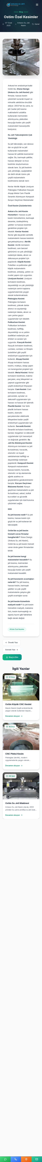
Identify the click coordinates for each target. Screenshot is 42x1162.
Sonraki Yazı (10, 650)
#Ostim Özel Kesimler (17, 629)
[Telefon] (16, 1159)
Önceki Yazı (13, 642)
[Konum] (26, 1159)
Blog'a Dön (13, 657)
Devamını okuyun (12, 716)
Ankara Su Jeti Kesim (23, 24)
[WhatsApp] (5, 1159)
